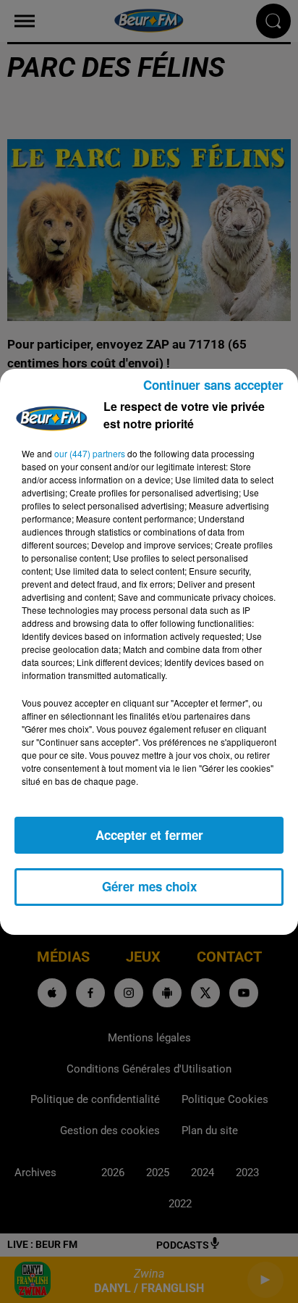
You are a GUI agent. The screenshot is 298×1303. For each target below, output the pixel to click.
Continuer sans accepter (213, 385)
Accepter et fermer (149, 835)
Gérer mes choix (149, 886)
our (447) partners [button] (89, 453)
